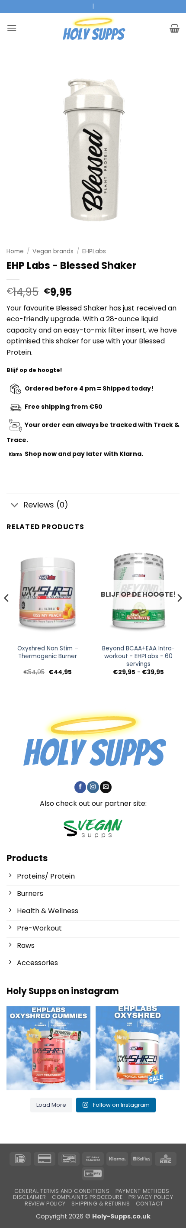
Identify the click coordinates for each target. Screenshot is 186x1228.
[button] (11, 28)
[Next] (179, 615)
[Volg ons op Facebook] (80, 787)
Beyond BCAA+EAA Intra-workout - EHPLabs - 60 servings (138, 656)
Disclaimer (29, 1197)
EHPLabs (94, 251)
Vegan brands (53, 251)
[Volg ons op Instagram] (93, 787)
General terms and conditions (61, 1191)
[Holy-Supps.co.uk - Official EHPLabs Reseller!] (93, 28)
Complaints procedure (87, 1197)
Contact (150, 1203)
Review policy (45, 1203)
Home (15, 251)
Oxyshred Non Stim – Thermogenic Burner (47, 652)
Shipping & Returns (100, 1203)
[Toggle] (14, 506)
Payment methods (142, 1191)
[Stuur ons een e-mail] (106, 787)
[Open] (48, 1048)
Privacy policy (150, 1197)
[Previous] (7, 615)
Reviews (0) (46, 505)
